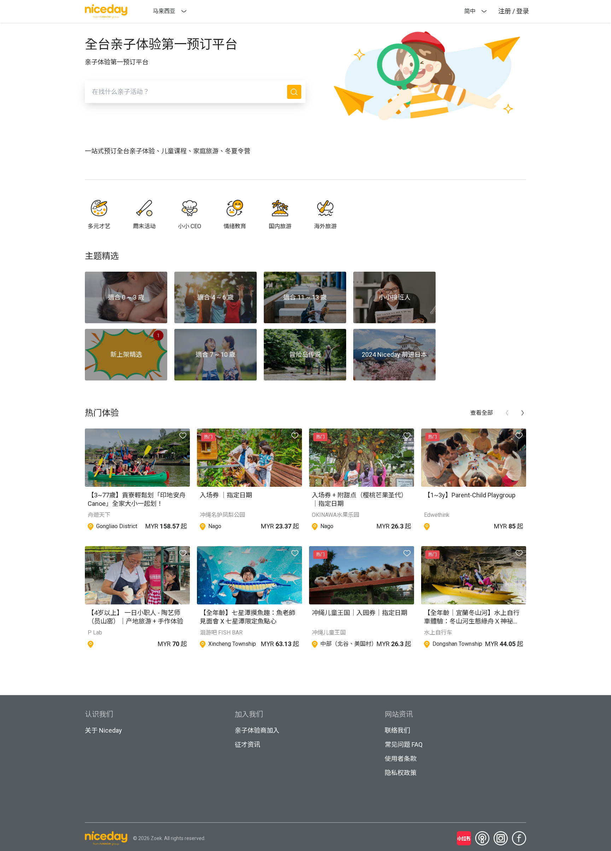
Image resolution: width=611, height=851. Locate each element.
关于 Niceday (103, 730)
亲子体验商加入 (257, 730)
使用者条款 (401, 758)
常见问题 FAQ (404, 744)
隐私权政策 (401, 772)
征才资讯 (247, 744)
